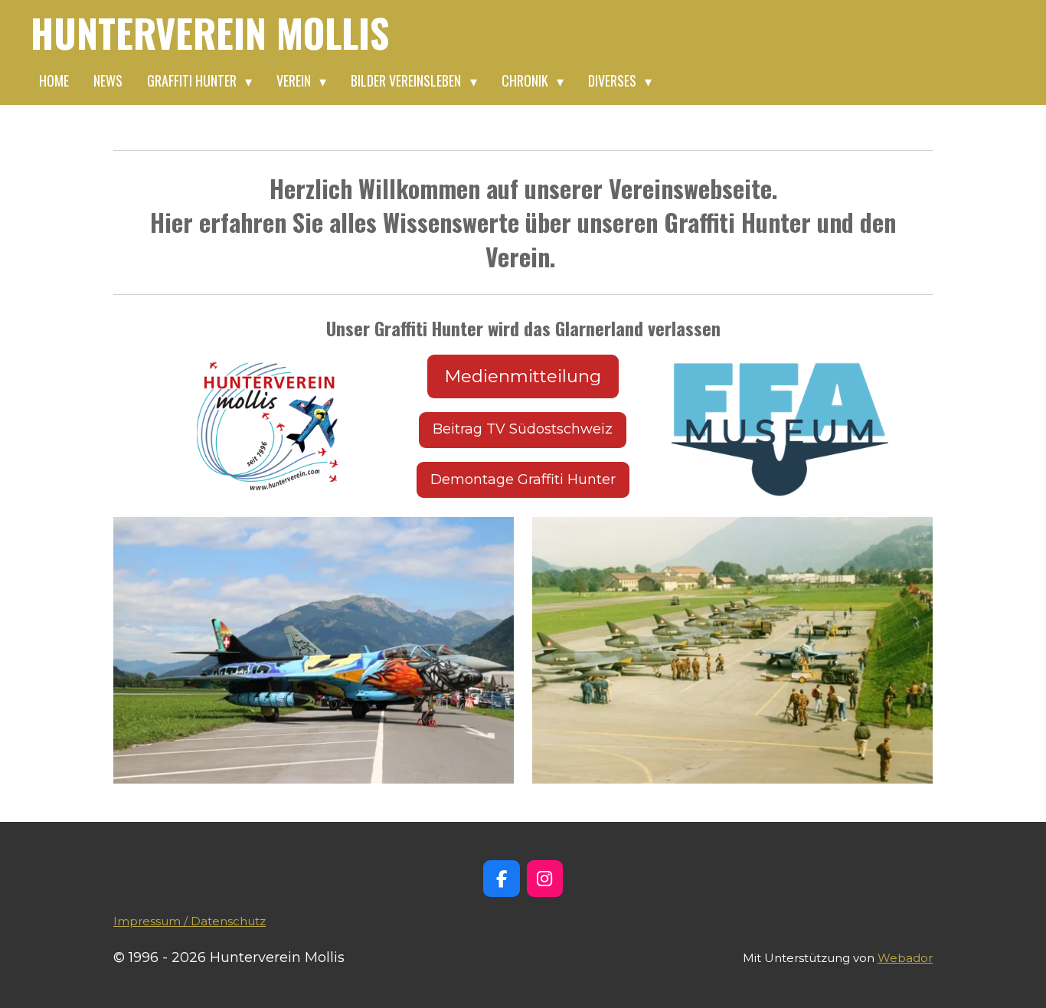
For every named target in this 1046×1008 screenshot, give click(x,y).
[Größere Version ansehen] (273, 424)
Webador (905, 958)
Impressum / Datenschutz (189, 921)
